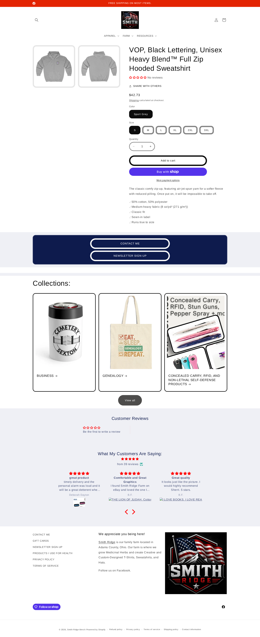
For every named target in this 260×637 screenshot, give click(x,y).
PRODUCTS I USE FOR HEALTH (53, 553)
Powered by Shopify (96, 629)
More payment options (168, 180)
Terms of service (152, 629)
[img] (130, 459)
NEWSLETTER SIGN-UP (130, 255)
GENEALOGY (113, 376)
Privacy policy (133, 629)
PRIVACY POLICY (43, 559)
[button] (37, 20)
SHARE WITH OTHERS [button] (147, 86)
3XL (206, 130)
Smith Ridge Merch (76, 629)
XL (175, 130)
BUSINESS (45, 376)
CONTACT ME (130, 243)
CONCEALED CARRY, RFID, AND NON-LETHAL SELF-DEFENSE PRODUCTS (194, 380)
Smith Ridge (107, 542)
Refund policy (116, 629)
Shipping (134, 100)
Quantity (133, 139)
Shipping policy (171, 629)
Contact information (191, 629)
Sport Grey (141, 114)
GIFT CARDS (41, 540)
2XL (190, 130)
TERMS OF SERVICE (46, 565)
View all (130, 400)
